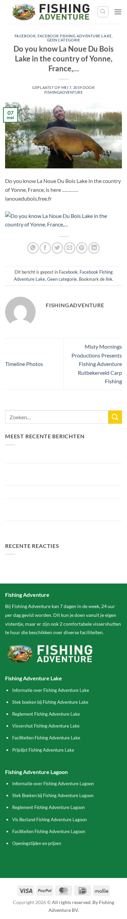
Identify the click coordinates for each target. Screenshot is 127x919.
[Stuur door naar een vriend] (69, 248)
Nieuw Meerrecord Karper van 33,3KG (50, 457)
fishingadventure (63, 92)
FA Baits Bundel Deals (30, 526)
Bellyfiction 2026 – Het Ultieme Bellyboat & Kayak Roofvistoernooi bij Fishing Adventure (63, 474)
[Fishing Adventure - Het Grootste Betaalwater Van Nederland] (51, 12)
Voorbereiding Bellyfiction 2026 (42, 492)
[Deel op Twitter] (57, 248)
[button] (118, 11)
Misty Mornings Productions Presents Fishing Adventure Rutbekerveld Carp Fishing (96, 363)
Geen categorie (63, 40)
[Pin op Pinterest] (81, 248)
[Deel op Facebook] (45, 248)
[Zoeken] (103, 11)
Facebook (25, 36)
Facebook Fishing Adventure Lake (74, 36)
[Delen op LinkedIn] (94, 248)
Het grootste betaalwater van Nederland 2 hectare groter (63, 509)
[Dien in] (115, 417)
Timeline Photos (24, 364)
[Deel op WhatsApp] (33, 248)
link (109, 279)
